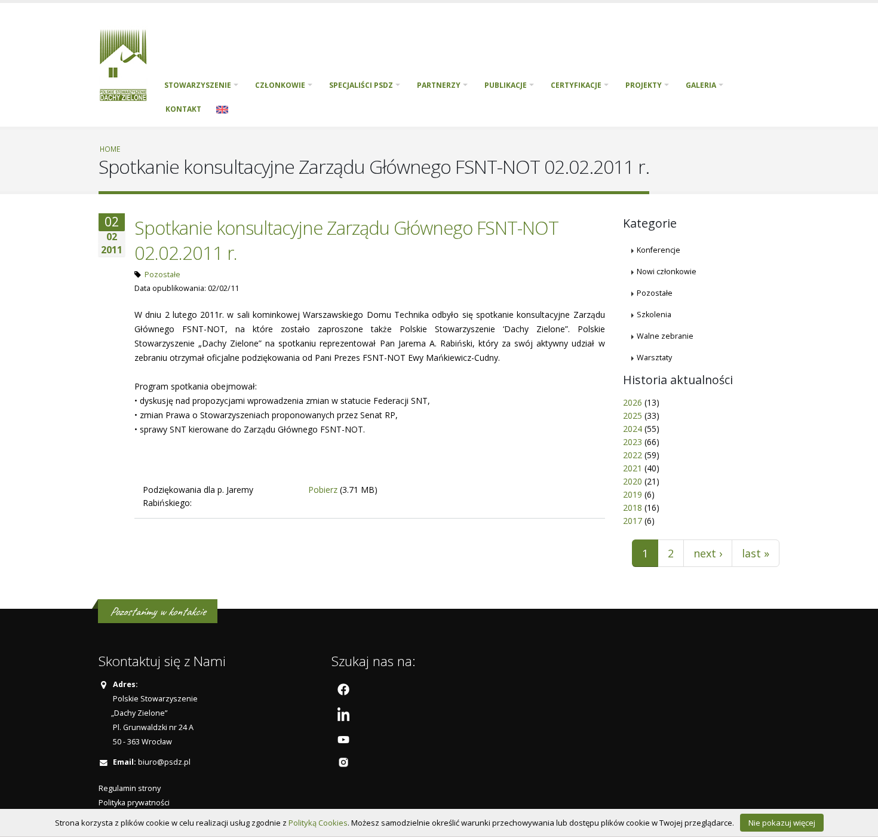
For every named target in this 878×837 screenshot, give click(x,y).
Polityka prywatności (134, 803)
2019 (632, 494)
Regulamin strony (130, 788)
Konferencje (658, 250)
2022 (632, 455)
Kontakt (183, 109)
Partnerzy (439, 85)
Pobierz (322, 489)
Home (110, 149)
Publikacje (505, 85)
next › (707, 553)
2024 (632, 428)
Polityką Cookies (318, 822)
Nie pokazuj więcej (781, 822)
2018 (632, 507)
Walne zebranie (665, 336)
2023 (632, 441)
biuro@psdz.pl (164, 762)
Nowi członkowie (666, 271)
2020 (632, 481)
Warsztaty (654, 357)
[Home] (127, 63)
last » (755, 553)
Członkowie (280, 85)
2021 (632, 468)
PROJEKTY (643, 85)
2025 (632, 415)
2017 (632, 520)
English (222, 109)
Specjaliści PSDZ (361, 85)
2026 (632, 402)
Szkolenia (654, 314)
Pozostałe (162, 274)
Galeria (701, 85)
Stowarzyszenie (197, 85)
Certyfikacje (576, 85)
